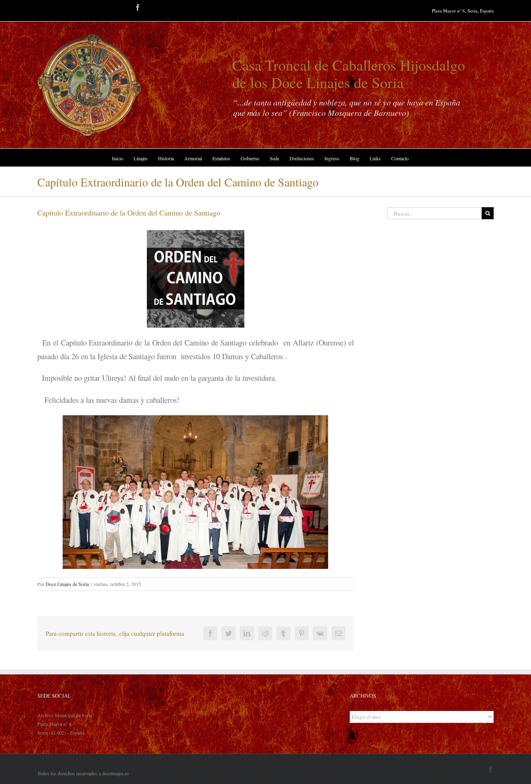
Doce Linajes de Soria (67, 584)
